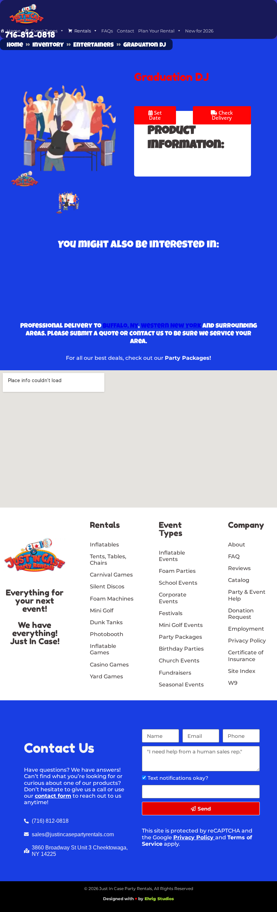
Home (15, 45)
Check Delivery (222, 115)
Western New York (171, 326)
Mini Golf (102, 610)
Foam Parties (177, 571)
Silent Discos (107, 586)
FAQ (234, 556)
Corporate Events (172, 597)
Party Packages (180, 637)
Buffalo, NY (120, 326)
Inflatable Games (103, 649)
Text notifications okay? (178, 778)
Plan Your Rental (156, 30)
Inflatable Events (172, 555)
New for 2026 (199, 30)
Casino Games (109, 664)
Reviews (239, 568)
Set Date (155, 115)
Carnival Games (111, 574)
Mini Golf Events (181, 625)
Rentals (82, 30)
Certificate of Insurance (245, 655)
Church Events (179, 660)
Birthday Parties (181, 649)
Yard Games (106, 676)
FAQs (107, 30)
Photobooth (106, 634)
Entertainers (93, 45)
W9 (232, 683)
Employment (246, 629)
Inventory (48, 45)
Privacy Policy (193, 837)
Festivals (170, 613)
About (236, 544)
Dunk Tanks (106, 622)
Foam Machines (111, 598)
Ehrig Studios (159, 898)
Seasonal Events (181, 684)
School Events (178, 583)
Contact (125, 30)
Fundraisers (175, 673)
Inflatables (104, 544)
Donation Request (241, 613)
